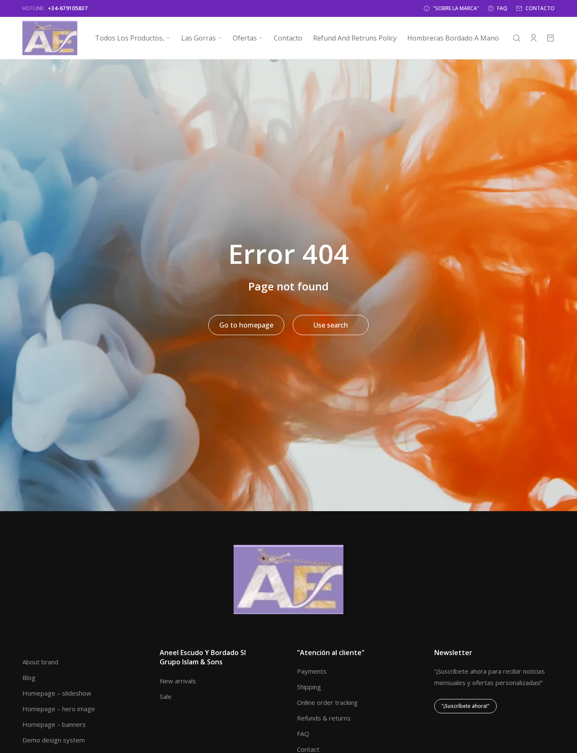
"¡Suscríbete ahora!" (465, 706)
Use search (330, 325)
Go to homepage (246, 325)
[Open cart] (550, 38)
